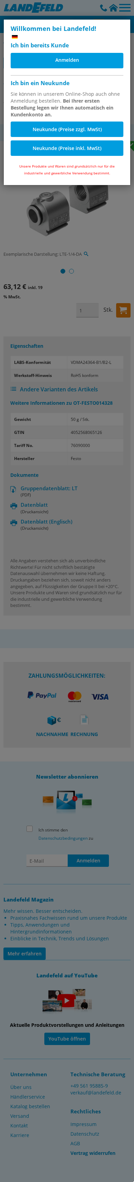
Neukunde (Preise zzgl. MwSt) (67, 129)
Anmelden (67, 60)
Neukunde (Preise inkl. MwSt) (67, 148)
